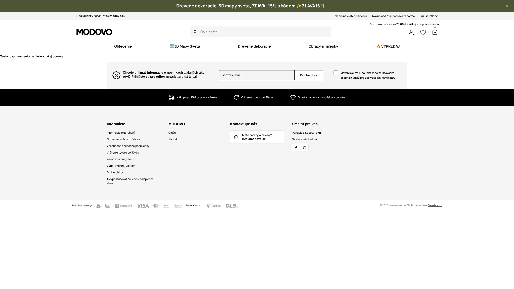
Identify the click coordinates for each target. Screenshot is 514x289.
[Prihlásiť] (411, 32)
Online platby (115, 172)
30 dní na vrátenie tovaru (351, 16)
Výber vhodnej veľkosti (121, 166)
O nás (172, 132)
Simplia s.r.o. (435, 205)
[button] (507, 5)
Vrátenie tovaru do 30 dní (123, 152)
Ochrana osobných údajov (123, 139)
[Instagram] (305, 148)
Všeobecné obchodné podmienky (128, 146)
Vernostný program (119, 159)
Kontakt (173, 139)
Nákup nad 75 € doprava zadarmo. (394, 16)
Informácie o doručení (121, 132)
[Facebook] (296, 148)
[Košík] (435, 32)
